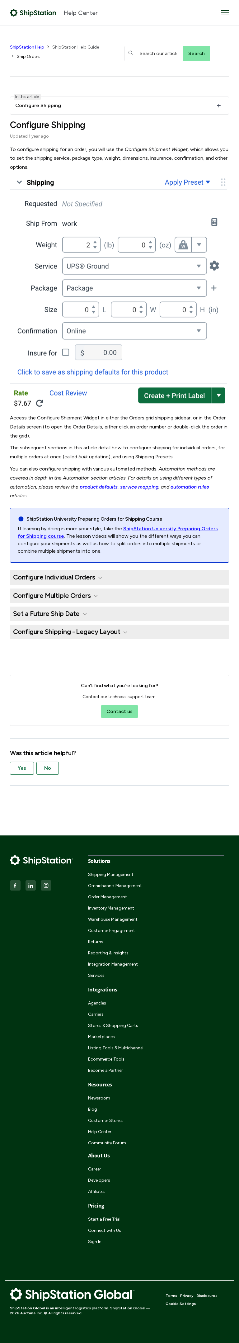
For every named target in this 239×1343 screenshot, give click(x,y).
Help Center (99, 1131)
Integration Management (113, 964)
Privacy (187, 1295)
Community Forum (107, 1143)
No (47, 768)
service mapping (139, 487)
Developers (99, 1180)
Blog (92, 1109)
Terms (171, 1295)
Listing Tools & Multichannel (115, 1048)
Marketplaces (101, 1036)
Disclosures (207, 1295)
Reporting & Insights (108, 953)
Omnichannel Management (115, 885)
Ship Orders (28, 56)
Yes (22, 768)
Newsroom (99, 1098)
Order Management (107, 897)
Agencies (97, 1003)
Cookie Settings (181, 1304)
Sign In (94, 1241)
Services (96, 975)
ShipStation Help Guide (75, 47)
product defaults (99, 487)
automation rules (190, 487)
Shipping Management (111, 874)
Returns (95, 941)
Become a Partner (105, 1070)
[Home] (33, 13)
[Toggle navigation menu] (225, 12)
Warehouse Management (113, 919)
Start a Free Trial (104, 1219)
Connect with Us (104, 1230)
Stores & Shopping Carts (113, 1025)
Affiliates (96, 1191)
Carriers (96, 1014)
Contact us (119, 711)
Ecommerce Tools (106, 1059)
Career (94, 1169)
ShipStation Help (27, 47)
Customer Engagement (111, 930)
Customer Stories (106, 1120)
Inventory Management (111, 908)
